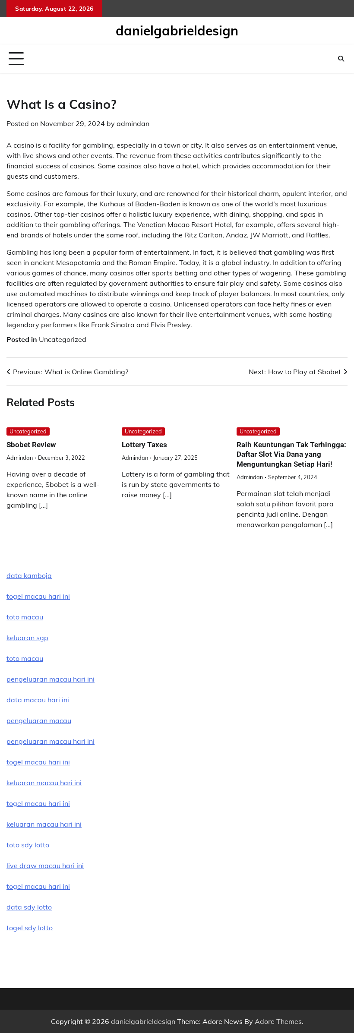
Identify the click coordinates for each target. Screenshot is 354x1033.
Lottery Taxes (144, 444)
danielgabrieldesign (177, 30)
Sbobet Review (31, 444)
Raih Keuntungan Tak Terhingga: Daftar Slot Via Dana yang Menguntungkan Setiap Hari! (291, 454)
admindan (133, 123)
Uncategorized (62, 339)
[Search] (341, 58)
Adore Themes (278, 1021)
